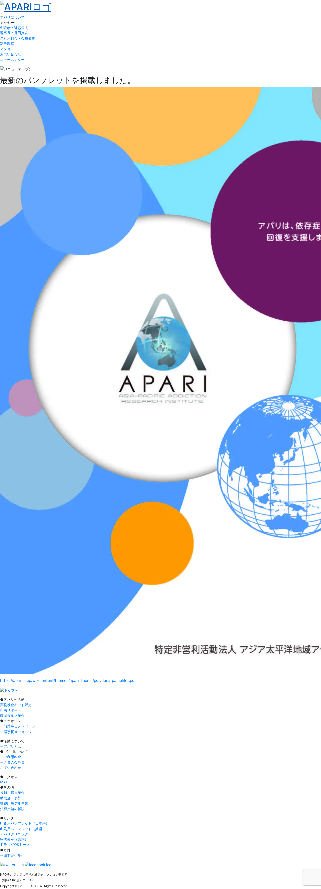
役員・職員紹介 (12, 792)
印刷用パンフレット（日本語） (24, 823)
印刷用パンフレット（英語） (23, 829)
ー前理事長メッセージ (17, 726)
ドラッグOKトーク (15, 844)
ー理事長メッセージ (16, 732)
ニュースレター (12, 59)
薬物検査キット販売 (16, 705)
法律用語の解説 (12, 808)
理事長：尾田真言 (14, 33)
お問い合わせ (10, 54)
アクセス (7, 49)
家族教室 (7, 43)
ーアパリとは (10, 746)
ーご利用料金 (10, 757)
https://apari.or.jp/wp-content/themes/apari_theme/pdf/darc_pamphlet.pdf (68, 680)
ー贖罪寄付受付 (12, 855)
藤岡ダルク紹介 (12, 715)
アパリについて (12, 17)
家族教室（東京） (14, 839)
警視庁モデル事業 (14, 803)
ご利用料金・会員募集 (17, 38)
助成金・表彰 (10, 798)
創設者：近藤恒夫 (14, 28)
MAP (4, 782)
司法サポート (10, 710)
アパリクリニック (14, 834)
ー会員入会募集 (12, 762)
